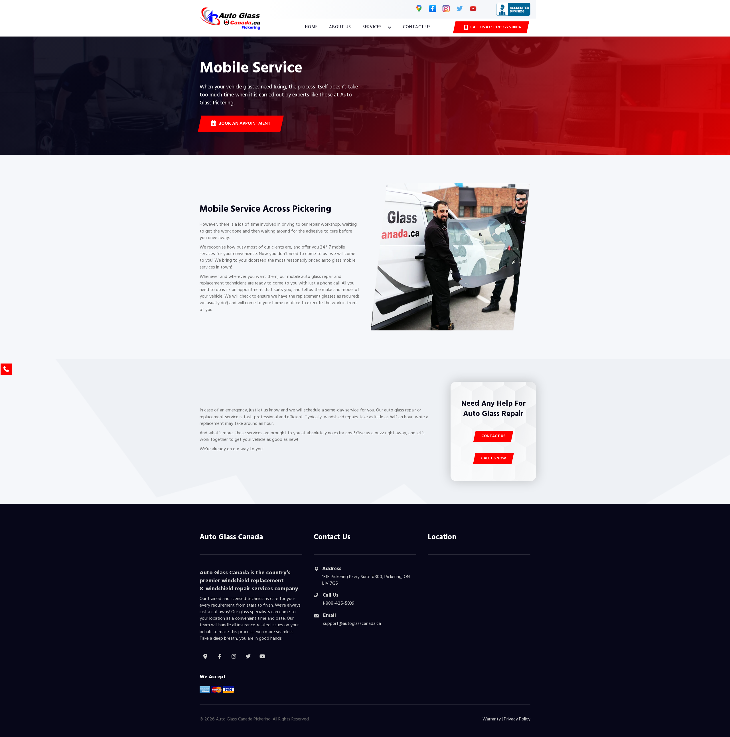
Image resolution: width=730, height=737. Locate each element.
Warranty (491, 719)
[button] (389, 27)
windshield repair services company (252, 588)
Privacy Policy (517, 719)
